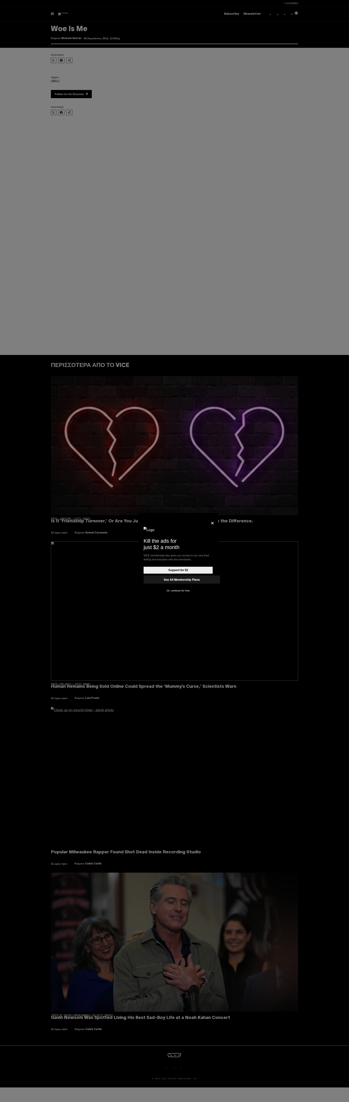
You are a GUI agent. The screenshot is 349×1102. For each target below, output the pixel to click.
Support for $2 (178, 570)
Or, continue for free (178, 590)
